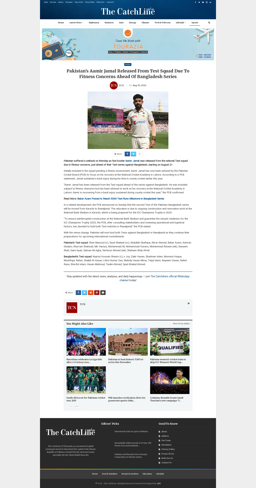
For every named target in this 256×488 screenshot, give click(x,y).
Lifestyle (180, 22)
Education (147, 474)
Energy (132, 22)
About (46, 2)
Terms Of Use (79, 2)
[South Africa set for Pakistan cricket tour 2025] (86, 380)
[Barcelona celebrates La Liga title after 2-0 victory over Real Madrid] (86, 342)
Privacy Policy (90, 2)
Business (109, 22)
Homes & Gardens (129, 474)
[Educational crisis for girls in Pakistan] (107, 434)
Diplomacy (94, 22)
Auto (121, 22)
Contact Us (110, 2)
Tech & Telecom (162, 22)
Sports (195, 22)
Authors (60, 2)
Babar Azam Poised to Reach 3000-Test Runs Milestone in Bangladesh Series (120, 198)
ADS (159, 483)
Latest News (75, 22)
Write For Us (101, 2)
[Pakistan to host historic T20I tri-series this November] (128, 342)
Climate (145, 22)
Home (61, 22)
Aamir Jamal (132, 160)
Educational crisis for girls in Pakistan (131, 431)
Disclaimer (69, 2)
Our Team (53, 2)
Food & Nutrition (109, 474)
